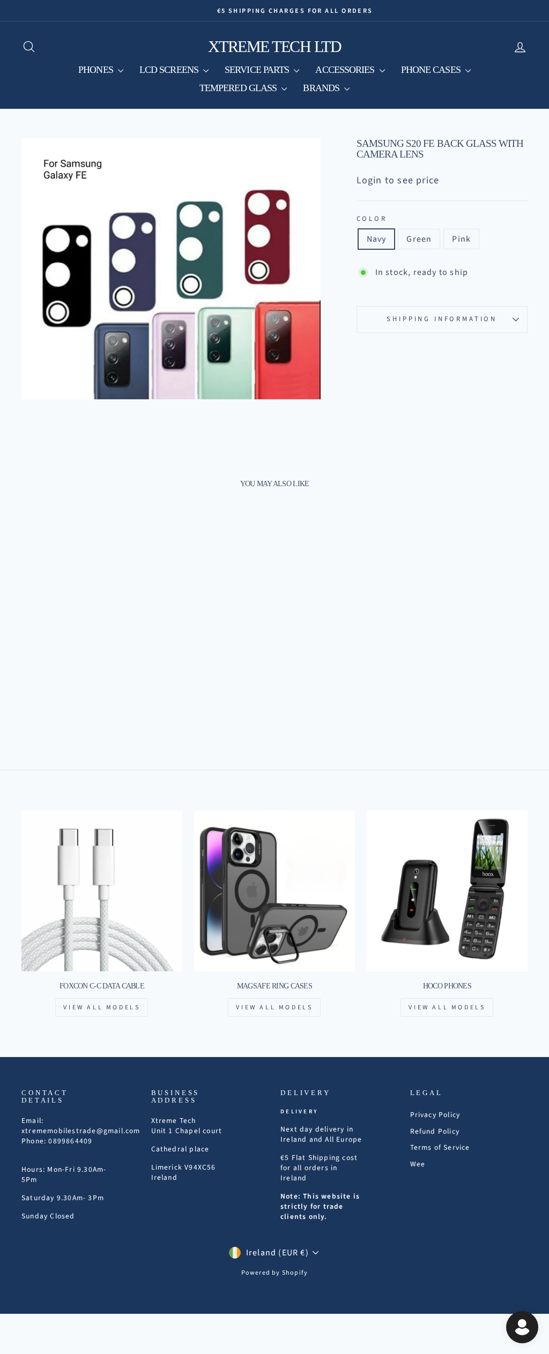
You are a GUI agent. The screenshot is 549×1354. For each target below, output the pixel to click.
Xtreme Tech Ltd (275, 46)
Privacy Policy (435, 1115)
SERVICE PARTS (258, 69)
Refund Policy (435, 1131)
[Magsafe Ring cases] (274, 890)
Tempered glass (239, 88)
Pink (461, 239)
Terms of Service (440, 1147)
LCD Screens (170, 69)
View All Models (101, 1007)
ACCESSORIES (345, 69)
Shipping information (442, 319)
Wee (418, 1164)
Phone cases (432, 69)
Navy (377, 239)
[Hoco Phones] (447, 890)
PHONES (96, 69)
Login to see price (398, 180)
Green (419, 239)
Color (372, 219)
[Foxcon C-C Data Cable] (101, 890)
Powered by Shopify (274, 1272)
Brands (322, 88)
